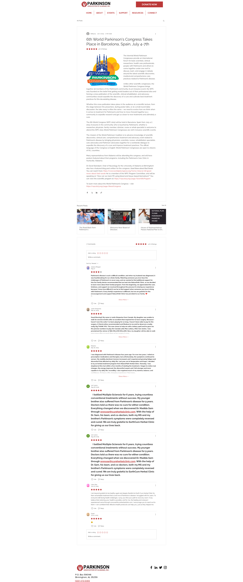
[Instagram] (165, 567)
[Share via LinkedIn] (96, 193)
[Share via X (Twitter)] (92, 193)
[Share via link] (101, 193)
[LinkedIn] (156, 567)
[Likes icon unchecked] (92, 303)
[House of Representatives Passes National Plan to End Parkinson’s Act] (152, 216)
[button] (164, 20)
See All (164, 205)
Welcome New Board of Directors (120, 229)
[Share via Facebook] (87, 193)
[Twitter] (161, 567)
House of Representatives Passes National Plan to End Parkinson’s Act (152, 229)
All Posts (79, 21)
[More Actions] (155, 268)
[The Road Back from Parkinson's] (90, 216)
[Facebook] (151, 567)
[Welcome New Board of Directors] (121, 216)
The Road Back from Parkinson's (87, 229)
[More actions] (155, 34)
